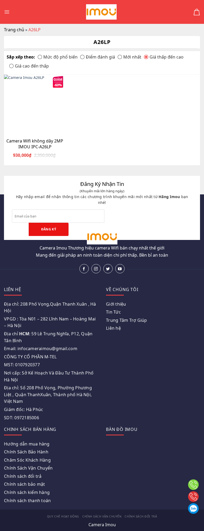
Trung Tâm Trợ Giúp (126, 320)
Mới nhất (132, 57)
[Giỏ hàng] (196, 12)
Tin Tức (113, 312)
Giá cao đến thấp (32, 66)
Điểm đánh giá (100, 57)
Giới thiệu (116, 304)
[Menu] (7, 12)
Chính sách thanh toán (27, 500)
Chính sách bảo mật (24, 484)
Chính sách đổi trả (23, 476)
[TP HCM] (193, 496)
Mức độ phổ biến (60, 57)
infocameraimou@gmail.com (47, 348)
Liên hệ (113, 328)
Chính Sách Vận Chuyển (28, 468)
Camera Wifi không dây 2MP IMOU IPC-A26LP (34, 144)
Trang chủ (14, 30)
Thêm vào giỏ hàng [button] (38, 131)
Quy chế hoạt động (63, 516)
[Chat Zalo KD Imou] (193, 508)
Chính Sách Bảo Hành (26, 452)
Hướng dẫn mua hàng (27, 444)
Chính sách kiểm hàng (27, 492)
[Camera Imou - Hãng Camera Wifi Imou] (101, 12)
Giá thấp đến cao (167, 57)
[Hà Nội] (193, 484)
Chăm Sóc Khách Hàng (27, 460)
